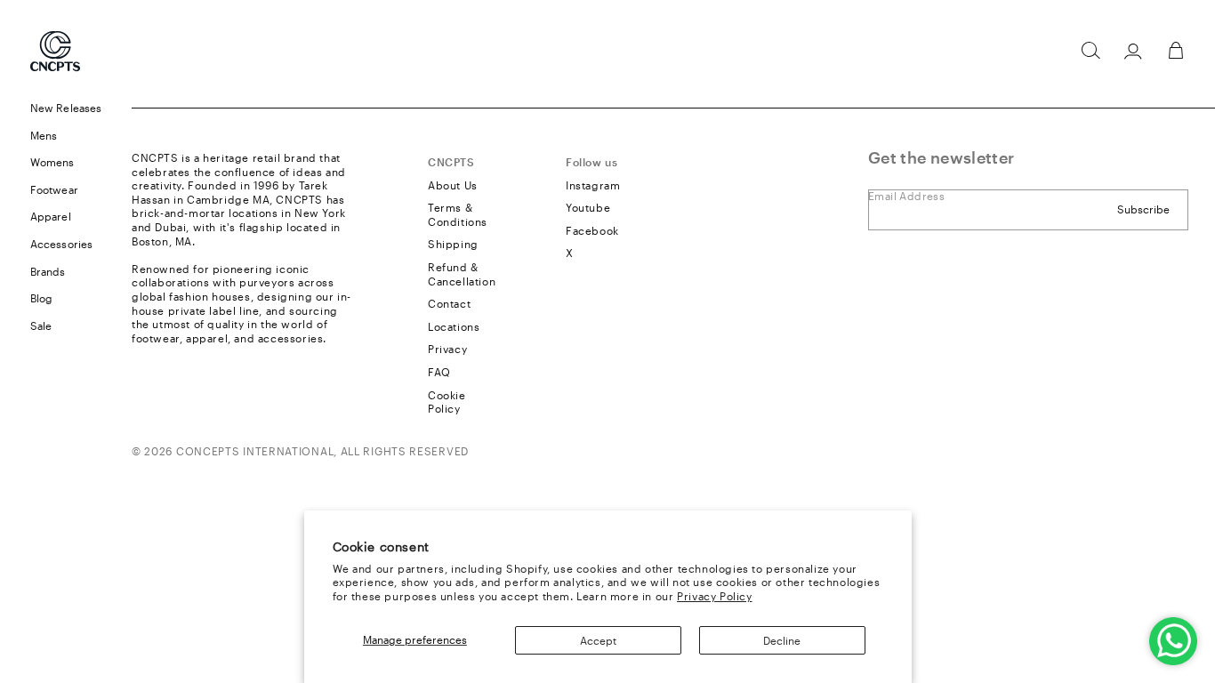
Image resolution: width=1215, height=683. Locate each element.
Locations (453, 326)
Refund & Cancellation (461, 274)
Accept (598, 640)
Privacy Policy (714, 596)
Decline (782, 640)
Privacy (447, 348)
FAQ (439, 372)
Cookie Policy (447, 402)
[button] (1090, 50)
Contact (449, 303)
